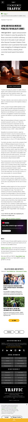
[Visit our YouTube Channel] (18, 5)
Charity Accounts (7, 366)
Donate (7, 360)
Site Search (20, 380)
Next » (19, 332)
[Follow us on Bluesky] (13, 5)
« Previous (9, 332)
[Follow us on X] (20, 5)
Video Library (7, 380)
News (5, 14)
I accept (6, 417)
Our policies (7, 375)
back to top (14, 420)
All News (14, 320)
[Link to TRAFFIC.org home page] (14, 9)
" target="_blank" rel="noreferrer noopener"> (11, 218)
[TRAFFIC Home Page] (2, 14)
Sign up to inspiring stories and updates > (14, 347)
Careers (20, 358)
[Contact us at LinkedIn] (10, 5)
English (13, 2)
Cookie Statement (20, 363)
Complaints (20, 382)
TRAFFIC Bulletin (7, 377)
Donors (20, 366)
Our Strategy (20, 377)
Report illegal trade (7, 382)
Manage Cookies (17, 417)
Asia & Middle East (11, 271)
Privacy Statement (7, 363)
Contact (7, 358)
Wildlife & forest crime (6, 247)
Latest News (20, 372)
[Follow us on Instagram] (15, 5)
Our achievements (20, 375)
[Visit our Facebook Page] (8, 5)
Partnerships (20, 360)
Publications (7, 372)
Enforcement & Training (21, 271)
